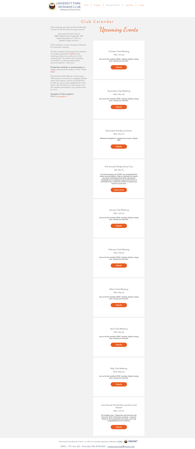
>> (67, 96)
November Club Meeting (119, 91)
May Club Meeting (118, 368)
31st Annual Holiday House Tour (119, 166)
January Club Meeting (119, 210)
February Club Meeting (118, 249)
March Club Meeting (119, 289)
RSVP (53, 72)
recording (62, 96)
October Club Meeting (119, 51)
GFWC (120, 442)
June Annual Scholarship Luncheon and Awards (118, 406)
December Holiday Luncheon (119, 130)
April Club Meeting (118, 329)
